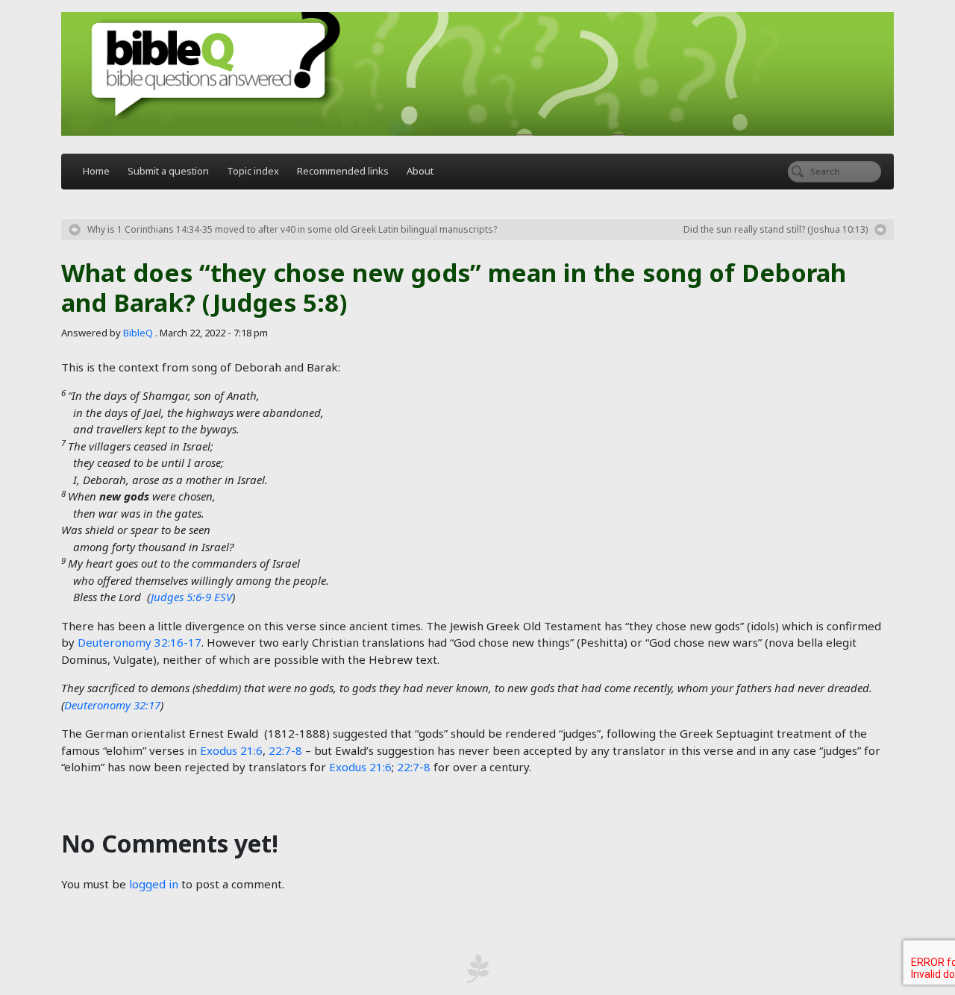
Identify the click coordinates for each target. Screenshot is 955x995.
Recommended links (343, 171)
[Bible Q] (477, 74)
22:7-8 (285, 750)
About (420, 171)
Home (96, 171)
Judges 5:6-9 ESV (191, 596)
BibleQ (138, 332)
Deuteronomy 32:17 (112, 704)
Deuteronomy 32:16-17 (139, 642)
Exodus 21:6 (231, 750)
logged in (153, 883)
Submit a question (168, 171)
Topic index (253, 171)
